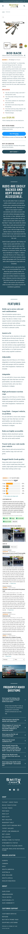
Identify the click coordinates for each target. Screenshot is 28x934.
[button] (2, 5)
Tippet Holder (7, 828)
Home (3, 11)
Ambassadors (7, 894)
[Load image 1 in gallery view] (7, 46)
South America (8, 869)
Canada (5, 863)
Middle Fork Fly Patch (11, 840)
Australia (6, 872)
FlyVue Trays (7, 808)
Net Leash (6, 834)
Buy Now (13, 151)
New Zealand (7, 875)
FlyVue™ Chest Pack (10, 802)
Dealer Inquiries (9, 881)
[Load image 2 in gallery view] (14, 46)
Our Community (8, 903)
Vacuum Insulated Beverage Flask (13, 849)
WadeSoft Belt (8, 822)
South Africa (7, 878)
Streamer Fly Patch (10, 843)
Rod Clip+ (6, 816)
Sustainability (8, 900)
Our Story (6, 891)
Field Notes (6, 897)
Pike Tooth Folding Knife (12, 845)
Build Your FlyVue (9, 805)
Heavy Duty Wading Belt (11, 825)
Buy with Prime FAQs (10, 919)
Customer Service (9, 913)
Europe (5, 860)
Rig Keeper (6, 837)
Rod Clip (5, 814)
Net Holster (7, 819)
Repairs (5, 916)
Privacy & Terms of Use (9, 926)
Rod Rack (8, 11)
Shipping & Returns (10, 922)
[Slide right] (25, 46)
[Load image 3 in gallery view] (21, 46)
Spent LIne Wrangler (10, 831)
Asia (4, 866)
